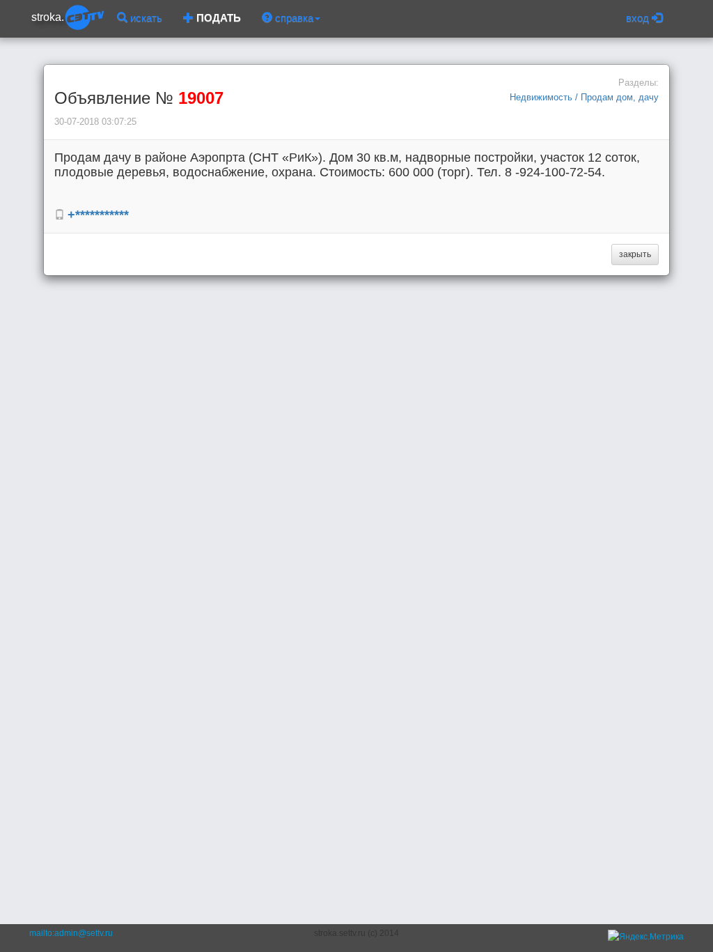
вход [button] (639, 18)
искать (144, 18)
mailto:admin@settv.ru (71, 933)
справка (292, 18)
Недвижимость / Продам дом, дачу (584, 97)
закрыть (635, 254)
